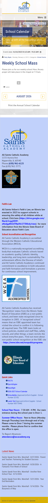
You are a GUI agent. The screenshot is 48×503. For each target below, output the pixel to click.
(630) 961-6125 (16, 163)
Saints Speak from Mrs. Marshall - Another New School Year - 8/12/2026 (24, 473)
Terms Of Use (42, 499)
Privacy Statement (30, 499)
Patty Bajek (7, 57)
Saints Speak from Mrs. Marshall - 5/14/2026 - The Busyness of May (24, 487)
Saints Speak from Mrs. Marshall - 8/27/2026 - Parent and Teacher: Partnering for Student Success (24, 458)
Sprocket (32, 501)
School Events (41, 57)
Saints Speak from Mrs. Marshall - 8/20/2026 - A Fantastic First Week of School (24, 465)
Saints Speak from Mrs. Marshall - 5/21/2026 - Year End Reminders (24, 480)
